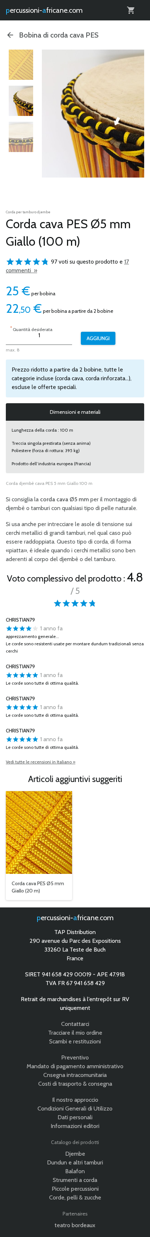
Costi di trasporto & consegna (75, 1083)
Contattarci (75, 1023)
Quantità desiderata (31, 329)
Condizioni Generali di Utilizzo (75, 1108)
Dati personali (75, 1117)
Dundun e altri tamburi (75, 1162)
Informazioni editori (75, 1126)
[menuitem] (21, 65)
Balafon (75, 1171)
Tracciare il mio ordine (75, 1032)
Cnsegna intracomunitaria (75, 1074)
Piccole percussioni (75, 1188)
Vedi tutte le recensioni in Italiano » (40, 762)
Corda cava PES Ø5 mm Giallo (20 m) (38, 887)
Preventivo (75, 1057)
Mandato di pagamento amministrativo (75, 1066)
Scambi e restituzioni (75, 1041)
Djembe (75, 1153)
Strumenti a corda (75, 1179)
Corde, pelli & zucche (75, 1197)
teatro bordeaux (75, 1225)
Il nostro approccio (75, 1099)
